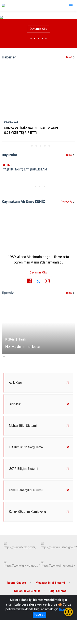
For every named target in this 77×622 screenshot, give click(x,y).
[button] (27, 146)
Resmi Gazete (16, 582)
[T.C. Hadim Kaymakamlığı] (19, 5)
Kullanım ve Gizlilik (27, 591)
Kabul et (39, 614)
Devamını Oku (38, 28)
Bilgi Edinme (58, 591)
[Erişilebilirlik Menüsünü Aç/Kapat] (68, 612)
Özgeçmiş (66, 201)
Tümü (69, 57)
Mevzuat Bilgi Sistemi (50, 582)
